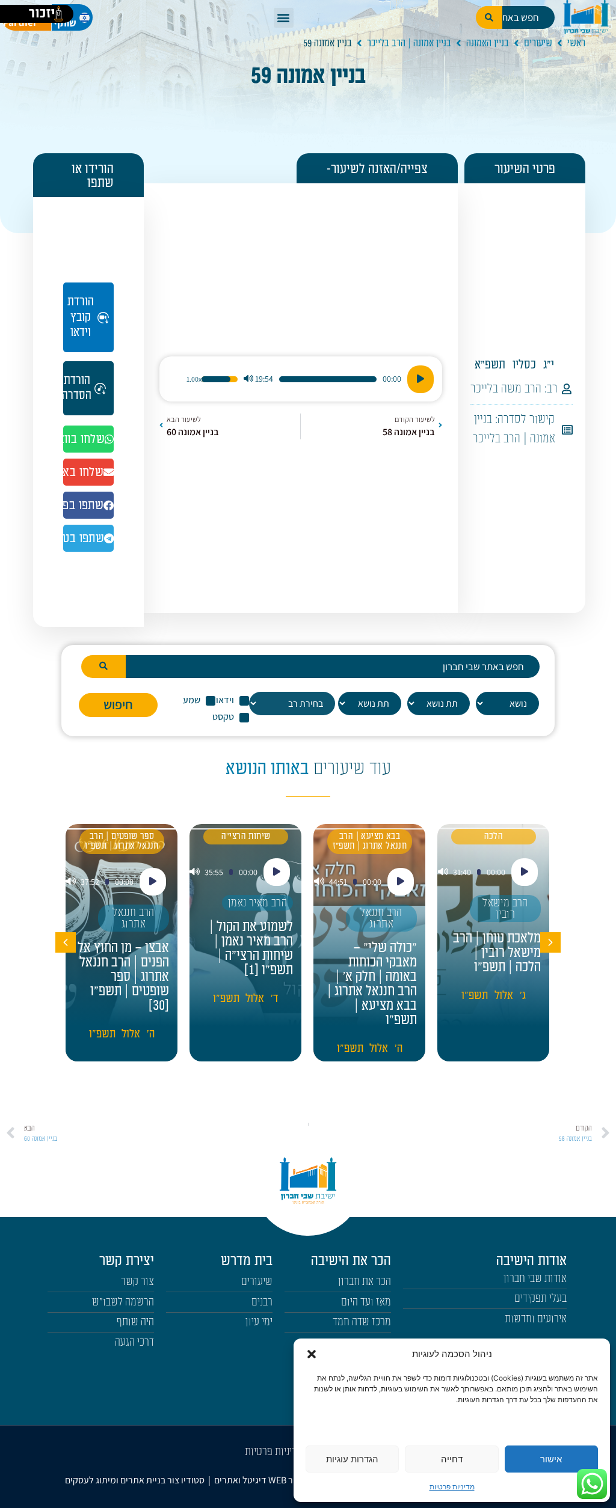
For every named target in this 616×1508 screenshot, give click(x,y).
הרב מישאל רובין (505, 909)
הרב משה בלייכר (505, 388)
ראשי (576, 43)
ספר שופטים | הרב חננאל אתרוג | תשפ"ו (122, 841)
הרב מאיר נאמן (257, 903)
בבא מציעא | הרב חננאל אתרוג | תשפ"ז (370, 841)
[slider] (328, 379)
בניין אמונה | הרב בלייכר (409, 43)
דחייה (452, 1459)
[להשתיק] (248, 379)
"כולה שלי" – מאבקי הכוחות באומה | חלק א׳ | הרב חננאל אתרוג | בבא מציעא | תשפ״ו (372, 984)
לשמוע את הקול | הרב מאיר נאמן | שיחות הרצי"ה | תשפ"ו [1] (251, 948)
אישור (551, 1459)
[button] (312, 1354)
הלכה (494, 836)
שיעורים (538, 43)
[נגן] (420, 379)
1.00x (194, 379)
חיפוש (118, 704)
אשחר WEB (289, 1480)
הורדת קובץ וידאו (80, 316)
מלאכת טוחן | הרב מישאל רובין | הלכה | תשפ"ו (497, 952)
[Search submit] (103, 666)
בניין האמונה (487, 43)
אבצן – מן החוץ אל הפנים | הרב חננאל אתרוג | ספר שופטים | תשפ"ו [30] (123, 976)
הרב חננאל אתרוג (381, 918)
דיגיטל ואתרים (241, 1480)
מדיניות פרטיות (452, 1486)
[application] (300, 379)
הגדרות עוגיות (352, 1459)
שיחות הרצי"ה (246, 836)
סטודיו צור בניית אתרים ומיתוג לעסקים (135, 1480)
